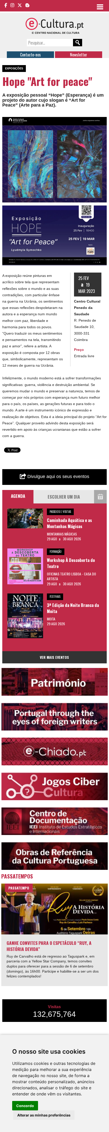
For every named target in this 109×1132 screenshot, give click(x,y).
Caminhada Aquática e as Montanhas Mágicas (69, 523)
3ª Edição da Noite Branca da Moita (73, 608)
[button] (102, 121)
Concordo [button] (25, 1106)
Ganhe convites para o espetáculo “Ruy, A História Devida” (49, 946)
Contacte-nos (30, 55)
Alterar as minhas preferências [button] (43, 1115)
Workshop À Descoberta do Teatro (71, 563)
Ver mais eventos (54, 657)
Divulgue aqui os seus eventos (57, 476)
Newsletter (78, 55)
